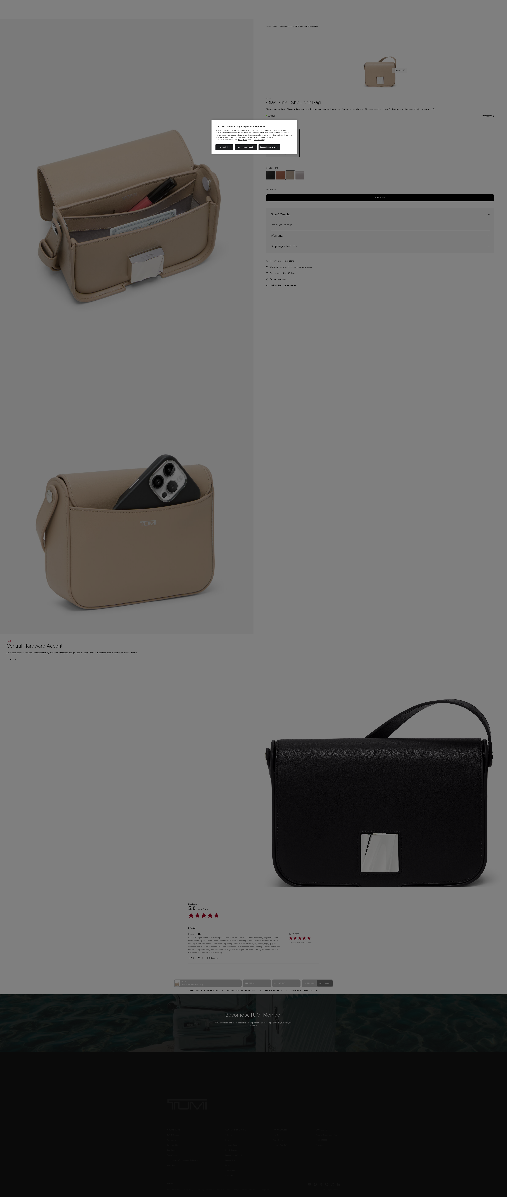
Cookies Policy (259, 140)
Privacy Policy (243, 140)
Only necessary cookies (245, 147)
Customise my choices (269, 147)
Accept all (224, 147)
